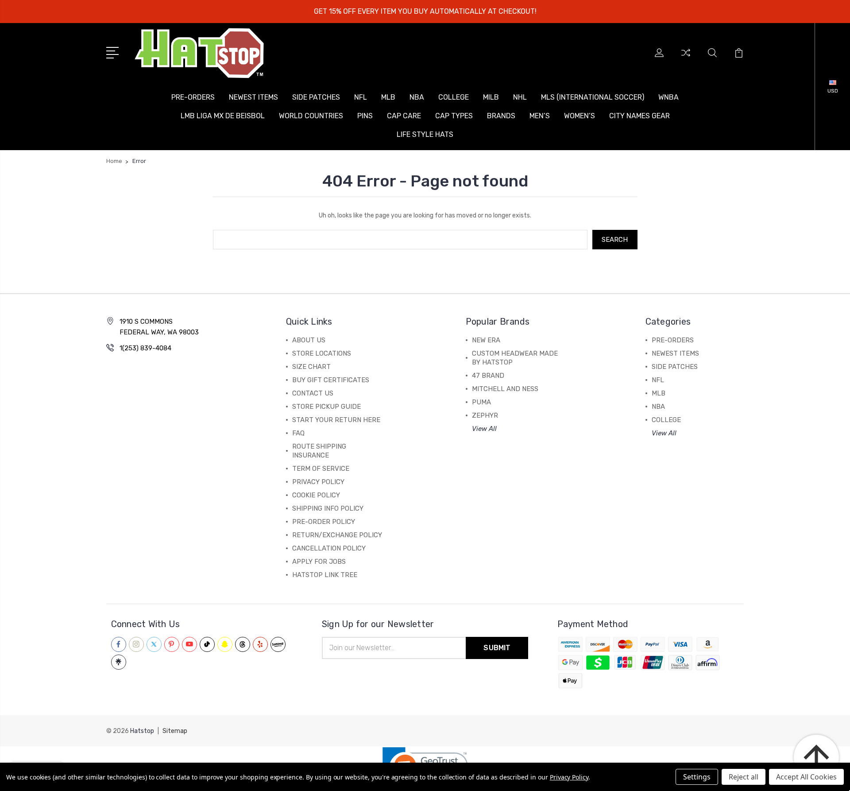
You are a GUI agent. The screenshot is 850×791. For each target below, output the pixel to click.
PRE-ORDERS (193, 97)
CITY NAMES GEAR (639, 116)
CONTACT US (312, 393)
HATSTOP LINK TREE (324, 575)
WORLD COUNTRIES (311, 116)
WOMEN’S (579, 116)
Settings (697, 777)
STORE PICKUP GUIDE (326, 407)
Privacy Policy (569, 777)
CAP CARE (404, 116)
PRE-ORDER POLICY (323, 522)
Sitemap (174, 731)
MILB (491, 97)
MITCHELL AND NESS (505, 389)
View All (484, 429)
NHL (520, 97)
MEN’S (539, 116)
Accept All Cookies (806, 777)
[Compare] (686, 58)
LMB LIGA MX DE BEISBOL (223, 116)
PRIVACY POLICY (318, 482)
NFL (360, 97)
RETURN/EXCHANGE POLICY (337, 535)
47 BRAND (488, 376)
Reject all (743, 777)
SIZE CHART (311, 367)
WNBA (668, 97)
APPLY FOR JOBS (319, 562)
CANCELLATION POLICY (329, 548)
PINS (365, 116)
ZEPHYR (485, 415)
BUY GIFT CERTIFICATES (330, 380)
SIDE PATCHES (316, 97)
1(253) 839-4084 (145, 348)
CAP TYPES (454, 116)
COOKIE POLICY (316, 495)
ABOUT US (308, 340)
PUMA (481, 402)
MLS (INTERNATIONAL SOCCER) (592, 97)
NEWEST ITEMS (253, 97)
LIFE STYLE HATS (425, 134)
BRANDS (501, 116)
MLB (388, 97)
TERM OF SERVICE (320, 469)
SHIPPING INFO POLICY (327, 508)
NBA (417, 97)
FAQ (298, 433)
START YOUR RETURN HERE (336, 420)
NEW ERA (486, 340)
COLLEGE (453, 97)
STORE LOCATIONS (321, 353)
